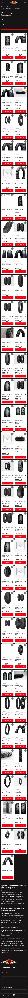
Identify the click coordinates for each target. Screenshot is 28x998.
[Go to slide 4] (11, 760)
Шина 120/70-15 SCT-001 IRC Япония (7, 156)
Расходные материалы (13, 7)
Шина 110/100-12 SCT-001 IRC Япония (20, 49)
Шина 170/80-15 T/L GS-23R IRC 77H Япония (20, 529)
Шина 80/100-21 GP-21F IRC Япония (20, 765)
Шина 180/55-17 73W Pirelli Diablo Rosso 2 (7, 581)
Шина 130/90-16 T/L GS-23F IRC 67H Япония (20, 211)
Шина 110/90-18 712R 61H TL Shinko (7, 130)
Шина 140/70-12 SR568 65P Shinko (20, 237)
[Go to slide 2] (23, 44)
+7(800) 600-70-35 (8, 967)
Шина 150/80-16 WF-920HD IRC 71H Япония (20, 422)
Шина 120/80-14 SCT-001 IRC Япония (20, 156)
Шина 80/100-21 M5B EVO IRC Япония (7, 791)
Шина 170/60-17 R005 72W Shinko (6, 502)
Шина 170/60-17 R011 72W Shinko (7, 528)
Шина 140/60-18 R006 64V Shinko (6, 237)
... (22, 7)
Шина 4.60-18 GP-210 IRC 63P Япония (7, 686)
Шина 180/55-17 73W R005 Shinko (20, 581)
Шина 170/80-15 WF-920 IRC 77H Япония (7, 555)
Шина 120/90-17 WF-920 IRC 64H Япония (7, 210)
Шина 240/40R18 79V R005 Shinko (20, 634)
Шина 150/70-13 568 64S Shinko (20, 395)
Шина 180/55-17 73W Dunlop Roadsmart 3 (20, 555)
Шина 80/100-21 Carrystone (6, 765)
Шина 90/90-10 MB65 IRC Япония (6, 845)
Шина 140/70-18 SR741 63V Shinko (19, 291)
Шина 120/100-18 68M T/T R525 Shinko (20, 130)
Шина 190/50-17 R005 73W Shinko (19, 608)
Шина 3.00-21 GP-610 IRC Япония (7, 660)
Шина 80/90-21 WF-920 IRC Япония (20, 817)
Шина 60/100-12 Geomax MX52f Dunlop (19, 687)
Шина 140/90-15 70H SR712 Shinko (7, 369)
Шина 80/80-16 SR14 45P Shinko (20, 791)
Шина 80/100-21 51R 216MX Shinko (7, 739)
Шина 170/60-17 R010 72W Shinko (20, 502)
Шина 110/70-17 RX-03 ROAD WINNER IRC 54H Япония (7, 104)
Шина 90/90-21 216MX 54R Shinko (19, 845)
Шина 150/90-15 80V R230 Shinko (7, 448)
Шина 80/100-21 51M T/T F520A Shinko (7, 713)
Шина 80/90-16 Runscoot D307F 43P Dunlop (7, 818)
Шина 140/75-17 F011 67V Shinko (7, 317)
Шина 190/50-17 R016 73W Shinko (7, 634)
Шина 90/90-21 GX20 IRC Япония (7, 871)
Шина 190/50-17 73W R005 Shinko (7, 608)
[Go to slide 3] (11, 338)
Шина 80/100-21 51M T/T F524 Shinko (20, 713)
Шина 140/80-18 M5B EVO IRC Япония (20, 343)
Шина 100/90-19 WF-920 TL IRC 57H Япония (7, 50)
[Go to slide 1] (18, 44)
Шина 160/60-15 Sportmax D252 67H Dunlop (20, 449)
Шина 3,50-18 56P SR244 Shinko (19, 660)
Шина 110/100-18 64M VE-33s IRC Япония (7, 77)
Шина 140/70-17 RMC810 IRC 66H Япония (6, 264)
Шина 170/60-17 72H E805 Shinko (20, 476)
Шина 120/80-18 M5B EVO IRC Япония (20, 182)
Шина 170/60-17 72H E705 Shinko (7, 476)
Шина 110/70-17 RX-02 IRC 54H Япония (20, 77)
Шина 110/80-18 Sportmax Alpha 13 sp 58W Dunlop (20, 104)
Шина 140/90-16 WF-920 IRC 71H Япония (7, 395)
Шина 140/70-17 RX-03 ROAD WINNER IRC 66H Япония (20, 264)
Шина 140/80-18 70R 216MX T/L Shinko (20, 317)
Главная (3, 7)
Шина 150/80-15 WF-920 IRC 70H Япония (7, 421)
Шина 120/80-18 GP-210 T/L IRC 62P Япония (7, 183)
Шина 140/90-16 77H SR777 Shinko (20, 369)
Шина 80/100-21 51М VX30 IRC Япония (20, 739)
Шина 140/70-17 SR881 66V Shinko (6, 291)
